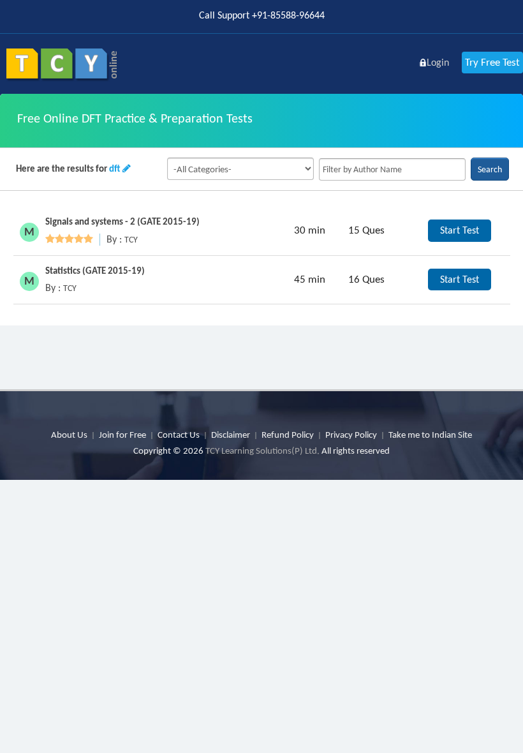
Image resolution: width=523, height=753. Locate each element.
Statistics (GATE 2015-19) (95, 270)
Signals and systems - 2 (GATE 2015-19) (122, 221)
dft (115, 168)
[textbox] (392, 169)
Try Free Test (492, 62)
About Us (69, 434)
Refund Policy (288, 434)
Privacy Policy (351, 434)
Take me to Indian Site (430, 434)
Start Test (459, 230)
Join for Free (122, 434)
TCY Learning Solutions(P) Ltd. (262, 450)
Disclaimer (230, 434)
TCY (131, 239)
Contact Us (179, 434)
